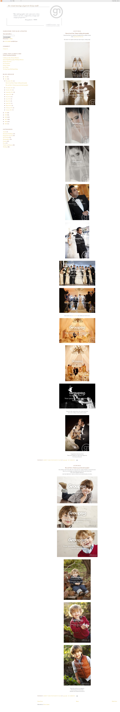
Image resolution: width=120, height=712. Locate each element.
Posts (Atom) (46, 704)
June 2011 (8, 99)
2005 (6, 123)
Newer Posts (40, 701)
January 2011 (9, 110)
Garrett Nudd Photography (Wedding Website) (13, 59)
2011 (6, 79)
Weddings (5, 147)
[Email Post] (77, 460)
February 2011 (9, 107)
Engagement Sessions (8, 135)
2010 (6, 112)
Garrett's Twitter (6, 65)
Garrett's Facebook (7, 61)
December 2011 (9, 81)
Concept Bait (75, 315)
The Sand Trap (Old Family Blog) (10, 69)
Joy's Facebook (6, 63)
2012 (6, 76)
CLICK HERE (7, 41)
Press (4, 143)
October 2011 (9, 90)
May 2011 (8, 101)
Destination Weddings (8, 133)
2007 (6, 119)
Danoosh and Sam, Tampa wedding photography (77, 33)
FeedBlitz (10, 38)
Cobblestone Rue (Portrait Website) (11, 57)
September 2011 (10, 92)
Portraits (5, 141)
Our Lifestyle (6, 137)
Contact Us (5, 48)
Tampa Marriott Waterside (78, 36)
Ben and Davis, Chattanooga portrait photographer (77, 468)
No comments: (72, 460)
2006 (6, 121)
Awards (4, 131)
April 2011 (8, 103)
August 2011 (9, 94)
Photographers (6, 139)
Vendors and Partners (7, 145)
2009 (6, 115)
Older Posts (114, 701)
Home (77, 701)
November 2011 (9, 87)
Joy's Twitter (5, 67)
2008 (6, 117)
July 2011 (8, 96)
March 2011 (9, 105)
